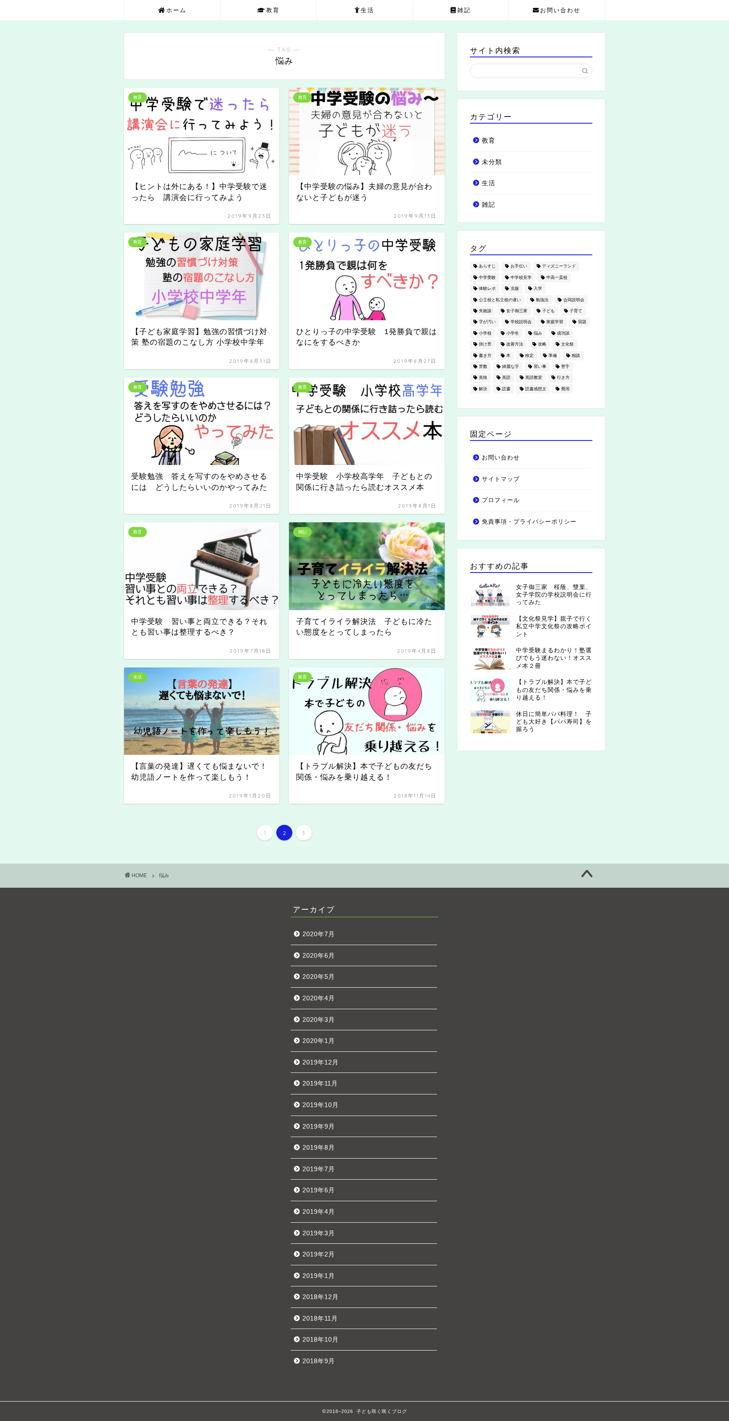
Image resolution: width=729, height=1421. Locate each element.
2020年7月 (318, 933)
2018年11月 (320, 1318)
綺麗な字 (510, 366)
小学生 (512, 333)
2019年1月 (318, 1275)
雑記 (464, 10)
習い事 (540, 366)
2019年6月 (318, 1190)
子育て (576, 310)
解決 (483, 388)
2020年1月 (318, 1040)
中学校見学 (521, 277)
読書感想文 (535, 388)
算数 (483, 366)
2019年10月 (320, 1104)
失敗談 (485, 310)
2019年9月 (318, 1126)
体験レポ (487, 288)
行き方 (563, 378)
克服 (514, 288)
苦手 (565, 366)
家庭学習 (554, 322)
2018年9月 (318, 1360)
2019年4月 (318, 1211)
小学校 (485, 333)
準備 (552, 355)
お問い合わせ (560, 10)
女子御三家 (516, 310)
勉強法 (542, 299)
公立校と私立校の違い (500, 299)
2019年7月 (318, 1168)
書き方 (485, 355)
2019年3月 (318, 1233)
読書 (506, 388)
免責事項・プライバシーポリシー (529, 522)
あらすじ (487, 266)
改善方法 (514, 344)
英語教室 (533, 378)
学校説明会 (521, 322)
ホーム (176, 10)
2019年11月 (320, 1083)
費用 (565, 388)
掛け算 (485, 344)
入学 (538, 288)
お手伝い (518, 266)
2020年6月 (318, 955)
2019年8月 (318, 1147)
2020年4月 (318, 998)
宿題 (582, 322)
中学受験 (487, 277)
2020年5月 (318, 976)
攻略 (542, 344)
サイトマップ (501, 479)
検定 (529, 355)
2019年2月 (318, 1254)
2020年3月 (318, 1019)
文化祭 (567, 344)
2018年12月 (320, 1296)
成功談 (563, 333)
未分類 (492, 161)
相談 (576, 355)
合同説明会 (573, 299)
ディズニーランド (559, 266)
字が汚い (487, 322)
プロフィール (501, 500)
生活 (367, 10)
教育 (273, 10)
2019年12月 (320, 1062)
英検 (483, 378)
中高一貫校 (556, 277)
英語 (506, 378)
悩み (538, 333)
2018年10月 (320, 1339)
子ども (548, 310)
